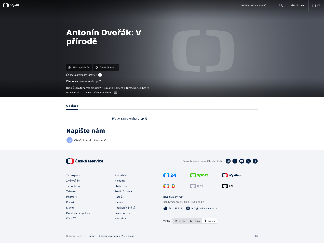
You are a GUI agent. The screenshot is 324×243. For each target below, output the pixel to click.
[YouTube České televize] (241, 161)
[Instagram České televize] (228, 161)
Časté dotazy (122, 213)
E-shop (70, 207)
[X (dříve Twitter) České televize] (248, 161)
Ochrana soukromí (108, 235)
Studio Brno (121, 186)
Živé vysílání (73, 180)
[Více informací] (100, 75)
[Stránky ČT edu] (228, 187)
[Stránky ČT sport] (199, 176)
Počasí (70, 202)
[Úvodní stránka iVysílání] (16, 5)
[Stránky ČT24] (169, 176)
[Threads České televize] (255, 161)
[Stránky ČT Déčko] (169, 187)
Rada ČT (119, 196)
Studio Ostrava (123, 191)
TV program (73, 175)
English (91, 235)
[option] (180, 220)
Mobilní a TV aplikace (78, 213)
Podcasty (71, 196)
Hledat (281, 5)
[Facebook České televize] (235, 161)
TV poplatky (73, 186)
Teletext (71, 191)
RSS (256, 235)
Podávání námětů (125, 207)
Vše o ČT (71, 218)
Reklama (120, 180)
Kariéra (119, 202)
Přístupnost (128, 235)
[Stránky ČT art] (196, 187)
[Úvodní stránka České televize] (85, 161)
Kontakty (120, 218)
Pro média (121, 175)
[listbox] (194, 221)
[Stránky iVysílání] (232, 176)
